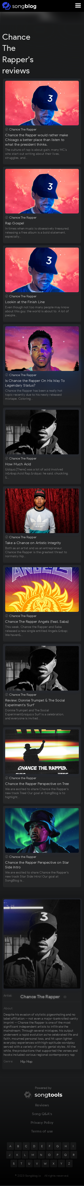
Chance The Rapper (40, 996)
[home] (18, 6)
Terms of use (42, 1131)
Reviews (42, 1105)
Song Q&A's (42, 1114)
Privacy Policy (42, 1122)
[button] (78, 6)
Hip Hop (26, 1062)
